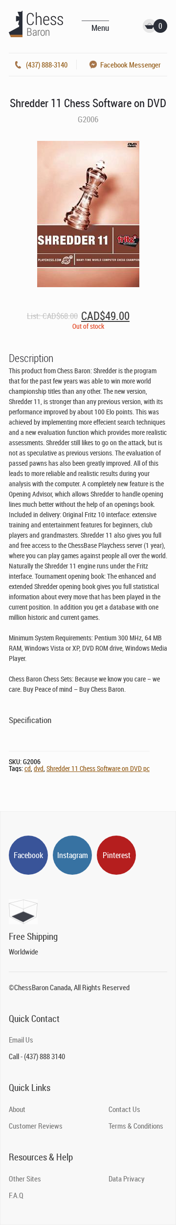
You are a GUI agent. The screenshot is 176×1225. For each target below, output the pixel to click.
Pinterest (117, 855)
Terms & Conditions (136, 1126)
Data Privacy (127, 1178)
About (17, 1109)
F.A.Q (16, 1195)
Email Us (21, 1039)
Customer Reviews (36, 1126)
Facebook (28, 855)
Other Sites (25, 1178)
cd (27, 768)
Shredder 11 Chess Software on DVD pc (98, 768)
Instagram (72, 855)
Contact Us (124, 1109)
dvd (39, 768)
